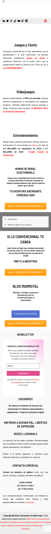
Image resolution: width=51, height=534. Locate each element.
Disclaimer (4, 522)
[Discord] (26, 21)
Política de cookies (40, 525)
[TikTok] (15, 21)
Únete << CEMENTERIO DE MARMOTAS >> (25, 206)
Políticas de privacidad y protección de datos (31, 522)
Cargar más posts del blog (26, 314)
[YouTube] (19, 21)
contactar (29, 502)
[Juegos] (3, 21)
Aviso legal (7, 525)
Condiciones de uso (22, 525)
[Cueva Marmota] (7, 21)
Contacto (25, 529)
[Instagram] (11, 21)
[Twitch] (22, 21)
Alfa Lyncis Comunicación (37, 519)
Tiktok (34, 145)
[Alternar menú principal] (45, 21)
